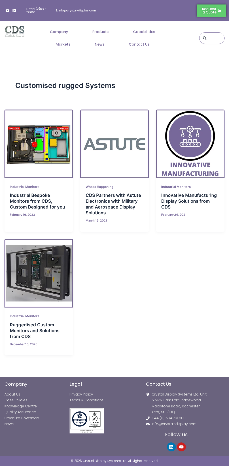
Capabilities (144, 31)
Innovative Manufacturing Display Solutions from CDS (189, 201)
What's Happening (100, 187)
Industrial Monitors (24, 187)
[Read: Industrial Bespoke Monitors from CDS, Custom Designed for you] (38, 144)
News (99, 44)
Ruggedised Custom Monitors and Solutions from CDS (34, 330)
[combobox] (212, 38)
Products (100, 31)
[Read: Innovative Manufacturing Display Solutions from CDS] (190, 144)
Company (59, 31)
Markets (63, 44)
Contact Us (139, 44)
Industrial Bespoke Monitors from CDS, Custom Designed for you (37, 201)
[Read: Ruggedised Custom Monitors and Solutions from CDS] (38, 273)
